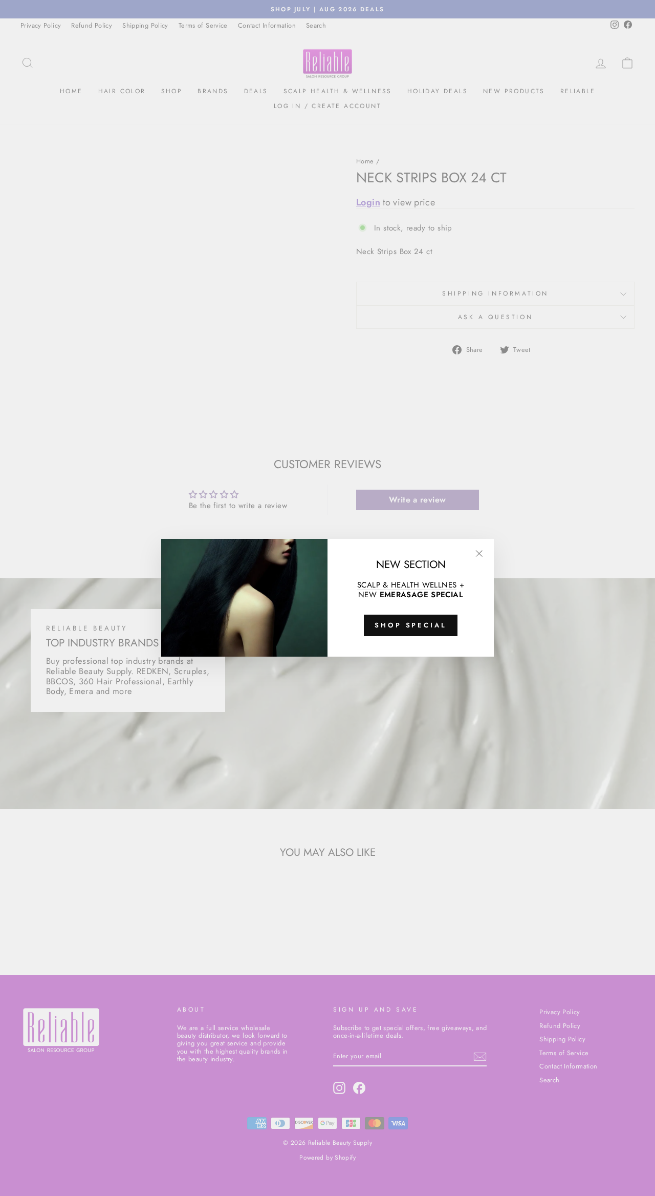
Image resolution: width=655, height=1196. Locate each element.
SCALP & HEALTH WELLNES (406, 585)
